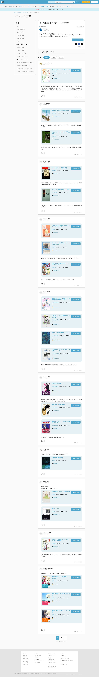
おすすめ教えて (21, 29)
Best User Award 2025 (52, 666)
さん (45, 29)
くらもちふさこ (55, 302)
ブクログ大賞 (25, 661)
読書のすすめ (25, 664)
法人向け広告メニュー (65, 658)
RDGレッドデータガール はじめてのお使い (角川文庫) (61, 540)
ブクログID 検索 (37, 662)
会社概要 (50, 673)
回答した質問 (20, 50)
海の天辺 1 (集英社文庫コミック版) (60, 332)
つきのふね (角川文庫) (57, 457)
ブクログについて (51, 655)
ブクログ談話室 (26, 659)
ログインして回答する (77, 39)
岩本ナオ (54, 267)
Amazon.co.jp (56, 78)
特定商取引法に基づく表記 (24, 673)
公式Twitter (63, 662)
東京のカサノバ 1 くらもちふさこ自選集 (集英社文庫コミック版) (61, 299)
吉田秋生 (54, 113)
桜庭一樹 (54, 581)
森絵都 (53, 460)
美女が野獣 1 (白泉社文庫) (58, 404)
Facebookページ (64, 664)
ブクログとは (78, 1)
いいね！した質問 (21, 53)
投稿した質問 (20, 47)
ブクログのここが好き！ (23, 65)
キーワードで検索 (38, 655)
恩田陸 (53, 511)
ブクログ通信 (25, 662)
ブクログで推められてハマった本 (25, 71)
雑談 (18, 41)
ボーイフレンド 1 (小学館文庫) (59, 167)
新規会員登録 (86, 1)
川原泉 (53, 229)
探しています (20, 32)
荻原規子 (54, 543)
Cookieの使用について (34, 673)
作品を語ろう (20, 35)
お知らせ (62, 655)
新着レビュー (25, 658)
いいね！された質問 (22, 56)
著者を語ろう (20, 38)
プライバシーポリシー (43, 673)
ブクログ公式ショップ (52, 662)
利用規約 (16, 673)
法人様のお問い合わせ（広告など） (67, 660)
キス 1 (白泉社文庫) (56, 383)
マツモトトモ (55, 386)
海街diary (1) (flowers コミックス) (60, 110)
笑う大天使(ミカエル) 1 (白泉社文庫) (61, 491)
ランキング (25, 655)
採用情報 (54, 673)
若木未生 (54, 73)
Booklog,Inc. (75, 674)
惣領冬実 (54, 170)
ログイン (94, 1)
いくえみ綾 (54, 192)
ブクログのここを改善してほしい (25, 62)
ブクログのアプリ (51, 659)
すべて (18, 26)
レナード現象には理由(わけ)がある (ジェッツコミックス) (61, 226)
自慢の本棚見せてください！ (24, 68)
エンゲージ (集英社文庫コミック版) (60, 189)
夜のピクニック (55, 508)
